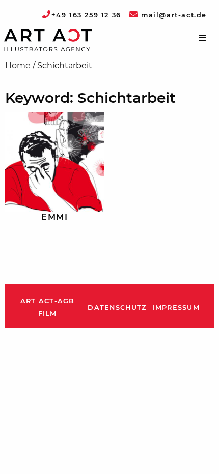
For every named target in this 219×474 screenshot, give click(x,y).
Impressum (176, 307)
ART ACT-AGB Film (47, 307)
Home (18, 65)
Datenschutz (117, 307)
